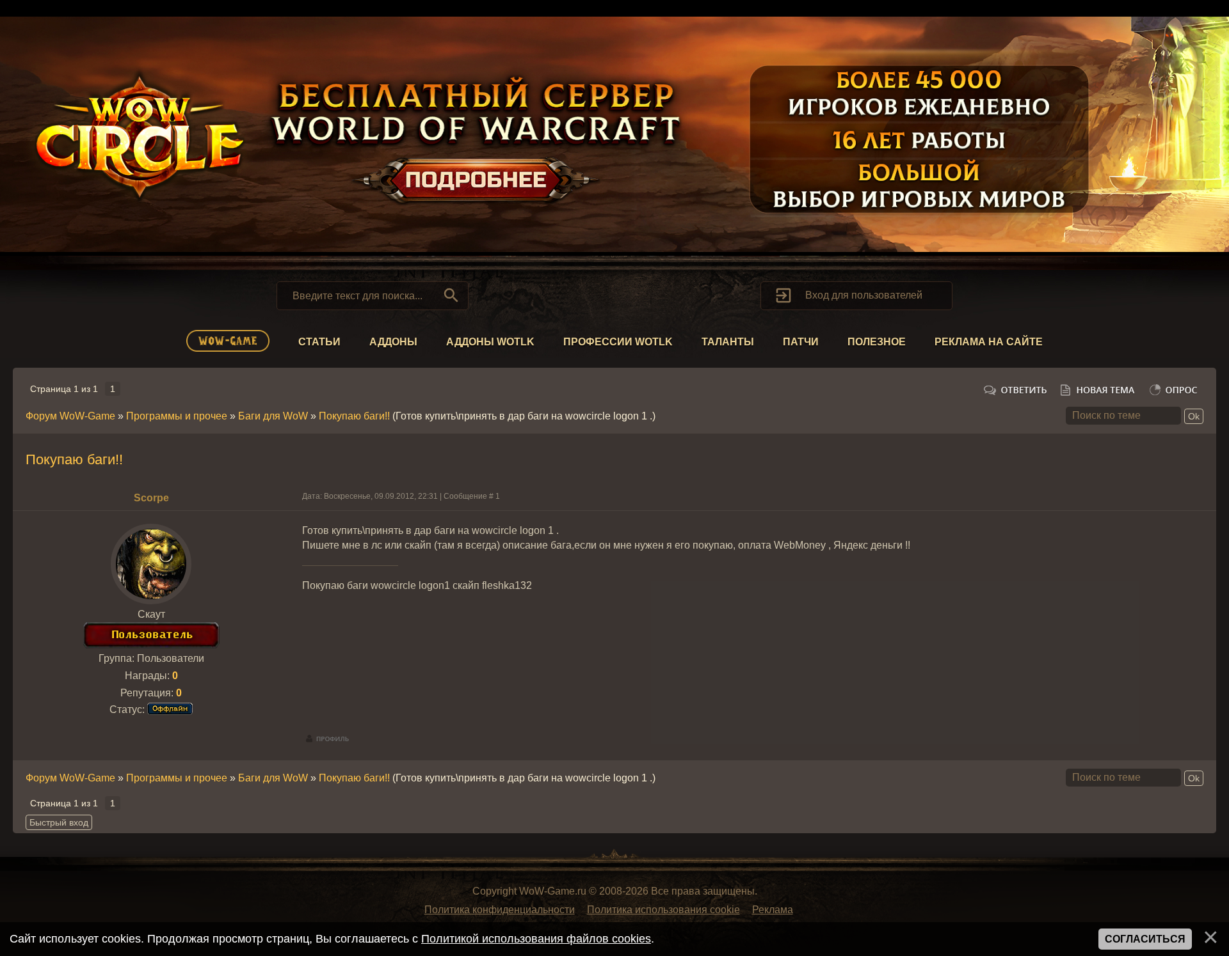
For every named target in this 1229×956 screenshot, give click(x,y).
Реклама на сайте (989, 341)
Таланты (728, 341)
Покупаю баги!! (354, 416)
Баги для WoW (273, 416)
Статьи (319, 341)
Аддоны (393, 341)
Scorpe (151, 497)
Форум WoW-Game (70, 416)
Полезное (876, 341)
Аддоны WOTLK (490, 341)
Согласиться (1145, 939)
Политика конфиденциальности (499, 909)
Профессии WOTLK (618, 341)
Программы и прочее (176, 416)
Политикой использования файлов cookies (536, 938)
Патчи (801, 341)
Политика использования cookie (663, 909)
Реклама (772, 909)
